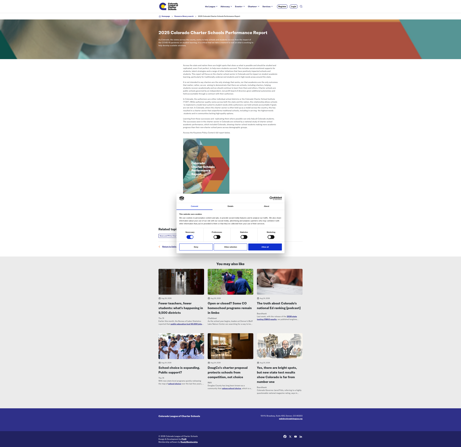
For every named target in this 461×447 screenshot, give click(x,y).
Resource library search (184, 16)
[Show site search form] (301, 6)
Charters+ (252, 6)
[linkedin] (301, 436)
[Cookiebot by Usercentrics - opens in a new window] (271, 198)
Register (282, 6)
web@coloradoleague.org (291, 418)
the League (210, 6)
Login (293, 6)
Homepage (166, 16)
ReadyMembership (189, 442)
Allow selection (230, 247)
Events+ (239, 6)
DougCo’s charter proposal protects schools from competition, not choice (228, 372)
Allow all (265, 247)
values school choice (231, 388)
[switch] (217, 237)
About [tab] (266, 206)
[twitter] (290, 436)
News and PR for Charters (169, 236)
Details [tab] (231, 206)
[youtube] (295, 436)
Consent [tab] (194, 206)
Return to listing (169, 246)
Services (266, 6)
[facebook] (285, 436)
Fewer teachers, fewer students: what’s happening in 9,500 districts (180, 308)
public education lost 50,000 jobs (186, 324)
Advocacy (225, 6)
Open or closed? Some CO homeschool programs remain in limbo (230, 308)
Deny (196, 247)
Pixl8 (184, 439)
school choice (174, 383)
